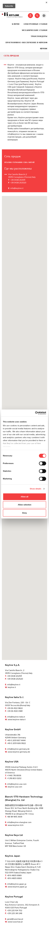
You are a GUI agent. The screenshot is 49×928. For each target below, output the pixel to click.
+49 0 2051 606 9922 (16, 743)
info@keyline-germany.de (18, 749)
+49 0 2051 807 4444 (16, 740)
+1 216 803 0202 (14, 778)
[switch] (42, 463)
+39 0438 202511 (14, 676)
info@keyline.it (16, 188)
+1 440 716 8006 (14, 775)
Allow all (24, 497)
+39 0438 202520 (15, 679)
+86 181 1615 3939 (14, 817)
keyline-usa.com (15, 787)
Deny (24, 513)
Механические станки (34, 30)
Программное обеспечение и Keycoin (26, 43)
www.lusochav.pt (15, 922)
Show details (35, 489)
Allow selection (24, 505)
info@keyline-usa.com (17, 784)
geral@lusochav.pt (15, 919)
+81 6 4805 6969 (14, 875)
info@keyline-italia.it (16, 717)
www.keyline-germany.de (19, 752)
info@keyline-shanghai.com (19, 822)
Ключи (15, 24)
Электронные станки (35, 24)
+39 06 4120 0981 (14, 711)
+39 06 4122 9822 (15, 708)
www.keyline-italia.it (17, 719)
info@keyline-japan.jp (16, 884)
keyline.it (12, 687)
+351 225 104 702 (14, 910)
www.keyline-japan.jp (17, 887)
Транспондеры (39, 36)
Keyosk (43, 49)
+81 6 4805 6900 (14, 878)
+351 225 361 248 (14, 913)
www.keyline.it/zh (15, 825)
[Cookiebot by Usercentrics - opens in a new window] (35, 413)
